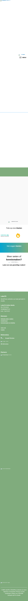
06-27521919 (5, 307)
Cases (3, 330)
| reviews (4, 343)
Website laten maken (7, 319)
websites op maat (10, 188)
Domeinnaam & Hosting (8, 323)
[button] (1, 348)
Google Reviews (9, 338)
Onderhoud (20, 198)
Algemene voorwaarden (9, 591)
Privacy (18, 591)
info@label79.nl (5, 309)
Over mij (3, 328)
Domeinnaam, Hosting (8, 198)
